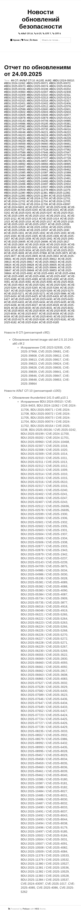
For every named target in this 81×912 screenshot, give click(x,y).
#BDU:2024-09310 (63, 80)
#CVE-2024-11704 (37, 201)
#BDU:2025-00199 (37, 89)
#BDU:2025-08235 (15, 161)
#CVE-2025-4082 (23, 273)
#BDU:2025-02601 (60, 109)
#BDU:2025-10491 (60, 178)
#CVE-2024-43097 (59, 204)
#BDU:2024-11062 (14, 83)
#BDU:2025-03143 (15, 120)
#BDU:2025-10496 (15, 184)
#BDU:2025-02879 (37, 117)
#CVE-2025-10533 (60, 227)
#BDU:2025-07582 (60, 149)
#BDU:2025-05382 (15, 126)
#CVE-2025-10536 (15, 230)
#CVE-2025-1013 (28, 218)
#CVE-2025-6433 (14, 302)
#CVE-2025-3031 (28, 247)
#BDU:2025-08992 (15, 164)
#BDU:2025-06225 (60, 135)
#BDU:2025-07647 (60, 152)
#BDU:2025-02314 (60, 97)
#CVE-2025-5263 (56, 284)
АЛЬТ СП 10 (26, 33)
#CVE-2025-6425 (28, 296)
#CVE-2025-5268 (21, 290)
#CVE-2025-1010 (35, 215)
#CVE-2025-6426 (49, 296)
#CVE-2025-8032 (64, 308)
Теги (26, 40)
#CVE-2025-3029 (56, 244)
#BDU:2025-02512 (37, 106)
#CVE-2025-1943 (64, 238)
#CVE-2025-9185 (49, 322)
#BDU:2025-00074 (37, 86)
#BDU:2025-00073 (15, 86)
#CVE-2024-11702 (14, 201)
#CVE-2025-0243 (21, 212)
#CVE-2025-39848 (23, 270)
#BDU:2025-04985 (60, 120)
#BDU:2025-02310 (37, 94)
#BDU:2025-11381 (37, 192)
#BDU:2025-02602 (15, 112)
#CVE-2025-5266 (49, 287)
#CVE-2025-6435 (56, 302)
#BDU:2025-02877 (60, 115)
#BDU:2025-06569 (15, 143)
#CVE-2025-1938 (21, 238)
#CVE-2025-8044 (64, 316)
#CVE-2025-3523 (64, 250)
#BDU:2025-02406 (60, 103)
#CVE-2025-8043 (42, 316)
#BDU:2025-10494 (60, 181)
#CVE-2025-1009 (14, 215)
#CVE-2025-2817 (59, 241)
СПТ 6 (57, 33)
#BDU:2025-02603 (37, 112)
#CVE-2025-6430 (42, 299)
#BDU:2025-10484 (15, 175)
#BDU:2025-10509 (15, 189)
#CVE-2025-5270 (64, 290)
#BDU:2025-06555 (60, 140)
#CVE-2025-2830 (14, 244)
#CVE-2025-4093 (42, 281)
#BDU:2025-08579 (60, 161)
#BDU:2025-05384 (60, 126)
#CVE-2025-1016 (21, 221)
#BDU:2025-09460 (15, 169)
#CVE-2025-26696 (37, 241)
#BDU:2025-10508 (60, 187)
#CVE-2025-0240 (28, 209)
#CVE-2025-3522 (42, 250)
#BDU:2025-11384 (37, 195)
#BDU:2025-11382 (59, 192)
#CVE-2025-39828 (23, 264)
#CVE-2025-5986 (56, 293)
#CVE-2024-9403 (14, 207)
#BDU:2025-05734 (15, 129)
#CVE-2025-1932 (35, 233)
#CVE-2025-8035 (56, 310)
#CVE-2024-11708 (37, 204)
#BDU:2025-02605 (15, 115)
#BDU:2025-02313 (37, 97)
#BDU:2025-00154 (60, 86)
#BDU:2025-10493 (37, 181)
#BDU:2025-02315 (15, 100)
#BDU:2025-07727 (37, 158)
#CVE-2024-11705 (59, 201)
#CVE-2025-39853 (46, 270)
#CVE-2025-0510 (64, 212)
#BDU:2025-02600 (37, 109)
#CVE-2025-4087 (56, 276)
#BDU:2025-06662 (15, 146)
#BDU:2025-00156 (15, 89)
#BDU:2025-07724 (15, 158)
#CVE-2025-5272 (35, 293)
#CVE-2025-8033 (14, 310)
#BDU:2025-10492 (15, 181)
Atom (35, 40)
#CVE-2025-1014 (49, 218)
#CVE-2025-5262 (35, 284)
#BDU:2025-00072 (60, 83)
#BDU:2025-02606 (37, 115)
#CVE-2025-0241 (49, 209)
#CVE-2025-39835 (46, 264)
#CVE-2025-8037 (28, 313)
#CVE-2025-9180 (35, 319)
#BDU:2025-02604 (60, 112)
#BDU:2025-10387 (37, 172)
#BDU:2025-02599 (15, 109)
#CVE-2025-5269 (42, 290)
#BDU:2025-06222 (60, 132)
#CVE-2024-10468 (15, 198)
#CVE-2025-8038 (49, 313)
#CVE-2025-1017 (42, 221)
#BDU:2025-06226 (15, 138)
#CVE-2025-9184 (28, 322)
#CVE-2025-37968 (36, 253)
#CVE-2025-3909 (28, 256)
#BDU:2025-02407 (15, 106)
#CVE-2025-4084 (65, 273)
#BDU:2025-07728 (60, 158)
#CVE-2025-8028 (49, 305)
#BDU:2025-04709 (37, 120)
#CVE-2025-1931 (14, 233)
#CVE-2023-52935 (59, 195)
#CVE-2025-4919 (14, 284)
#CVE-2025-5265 (28, 287)
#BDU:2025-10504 (15, 187)
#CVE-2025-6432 (64, 299)
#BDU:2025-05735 (37, 129)
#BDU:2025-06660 (37, 143)
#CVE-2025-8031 (42, 308)
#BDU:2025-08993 (37, 164)
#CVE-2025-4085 (14, 276)
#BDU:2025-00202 (60, 89)
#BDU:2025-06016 (60, 129)
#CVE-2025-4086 (35, 276)
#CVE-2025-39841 (23, 267)
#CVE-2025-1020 (14, 224)
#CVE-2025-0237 (35, 207)
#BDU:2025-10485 (37, 175)
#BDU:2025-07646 (37, 152)
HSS (37, 909)
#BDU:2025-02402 (37, 103)
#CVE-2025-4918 (64, 281)
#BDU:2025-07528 (37, 149)
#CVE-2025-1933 (56, 233)
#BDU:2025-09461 (37, 169)
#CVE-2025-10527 (36, 224)
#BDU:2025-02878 (15, 117)
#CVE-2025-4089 (28, 279)
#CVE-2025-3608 (14, 253)
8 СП (38, 33)
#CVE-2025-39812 (46, 259)
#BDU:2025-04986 (15, 123)
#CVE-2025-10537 (37, 230)
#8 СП (14, 80)
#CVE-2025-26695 (15, 241)
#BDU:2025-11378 (37, 189)
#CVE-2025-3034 (21, 250)
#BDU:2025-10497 (37, 184)
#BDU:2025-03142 (60, 117)
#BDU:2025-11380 (14, 192)
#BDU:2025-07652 (37, 155)
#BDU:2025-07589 (15, 152)
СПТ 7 (47, 33)
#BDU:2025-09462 (60, 169)
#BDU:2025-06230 (37, 140)
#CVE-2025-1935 (28, 236)
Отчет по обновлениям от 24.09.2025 (37, 70)
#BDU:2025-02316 (37, 100)
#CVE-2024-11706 (14, 204)
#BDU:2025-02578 (60, 106)
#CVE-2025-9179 (14, 319)
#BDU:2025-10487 (15, 178)
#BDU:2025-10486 (60, 175)
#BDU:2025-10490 (37, 178)
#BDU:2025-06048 (15, 132)
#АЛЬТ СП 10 (27, 80)
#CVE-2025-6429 (21, 299)
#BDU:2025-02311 (60, 94)
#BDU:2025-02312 (15, 97)
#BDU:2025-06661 (60, 143)
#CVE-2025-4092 (21, 281)
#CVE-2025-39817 (23, 261)
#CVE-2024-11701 (59, 198)
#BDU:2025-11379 (59, 189)
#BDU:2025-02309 (15, 94)
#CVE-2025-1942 (42, 238)
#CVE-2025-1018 (64, 221)
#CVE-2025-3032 (49, 247)
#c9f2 (48, 80)
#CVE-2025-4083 (44, 273)
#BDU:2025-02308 (60, 92)
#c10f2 (40, 80)
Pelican (26, 909)
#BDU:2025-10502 (60, 184)
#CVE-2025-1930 (59, 230)
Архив (16, 40)
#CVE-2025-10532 (37, 227)
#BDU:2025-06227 (37, 138)
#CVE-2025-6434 (35, 302)
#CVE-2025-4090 (49, 279)
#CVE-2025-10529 (15, 227)
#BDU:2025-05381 (60, 123)
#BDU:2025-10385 (15, 172)
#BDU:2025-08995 (60, 164)
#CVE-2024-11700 (37, 198)
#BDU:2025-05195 (37, 123)
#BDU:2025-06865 (60, 146)
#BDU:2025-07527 (15, 149)
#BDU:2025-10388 (60, 172)
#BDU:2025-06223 (15, 135)
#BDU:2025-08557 (37, 161)
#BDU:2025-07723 (60, 155)
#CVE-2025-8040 (21, 316)
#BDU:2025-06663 (37, 146)
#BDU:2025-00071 (37, 83)
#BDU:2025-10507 (37, 187)
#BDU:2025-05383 (37, 126)
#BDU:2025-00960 (15, 92)
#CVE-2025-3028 (35, 244)
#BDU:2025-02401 (15, 103)
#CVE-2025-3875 (58, 253)
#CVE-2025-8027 (28, 305)
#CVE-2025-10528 (58, 224)
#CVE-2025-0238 (56, 207)
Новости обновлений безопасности (40, 19)
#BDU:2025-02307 (37, 92)
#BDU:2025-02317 (60, 100)
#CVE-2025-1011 (56, 215)
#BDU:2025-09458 (37, 166)
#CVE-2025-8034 (35, 310)
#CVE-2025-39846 (46, 267)
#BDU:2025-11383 (14, 195)
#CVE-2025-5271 (14, 293)
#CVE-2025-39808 (23, 259)
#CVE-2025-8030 (21, 308)
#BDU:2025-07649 (15, 155)
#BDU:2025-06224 (37, 135)
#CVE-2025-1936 (49, 236)
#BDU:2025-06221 (37, 132)
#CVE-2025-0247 (42, 212)
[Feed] (9, 909)
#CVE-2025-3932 (49, 256)
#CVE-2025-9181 (56, 319)
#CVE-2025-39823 (46, 261)
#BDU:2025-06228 (60, 138)
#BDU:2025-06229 (15, 140)
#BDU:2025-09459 (60, 166)
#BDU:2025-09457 (15, 166)
